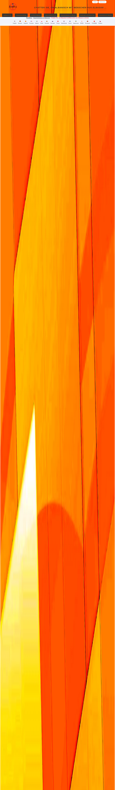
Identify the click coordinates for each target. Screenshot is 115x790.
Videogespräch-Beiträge (21, 15)
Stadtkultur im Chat (7, 15)
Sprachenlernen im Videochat (105, 15)
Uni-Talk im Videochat (35, 15)
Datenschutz (102, 1)
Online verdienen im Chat (50, 15)
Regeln (95, 1)
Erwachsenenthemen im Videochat (68, 15)
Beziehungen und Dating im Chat (87, 15)
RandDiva (29, 18)
